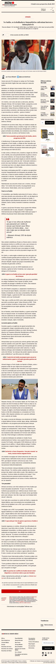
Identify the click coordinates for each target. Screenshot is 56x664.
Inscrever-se (49, 122)
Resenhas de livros (6, 646)
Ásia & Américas (5, 640)
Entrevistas (31, 648)
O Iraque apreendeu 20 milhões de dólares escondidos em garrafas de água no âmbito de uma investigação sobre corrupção (45, 114)
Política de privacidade (21, 662)
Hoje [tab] (42, 625)
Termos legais (11, 662)
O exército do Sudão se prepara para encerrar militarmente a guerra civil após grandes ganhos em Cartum (20, 359)
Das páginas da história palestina (21, 655)
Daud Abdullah (19, 638)
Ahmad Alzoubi (19, 640)
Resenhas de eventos (7, 648)
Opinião (28, 17)
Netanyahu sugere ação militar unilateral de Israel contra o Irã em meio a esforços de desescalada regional (45, 88)
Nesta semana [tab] (48, 625)
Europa (3, 644)
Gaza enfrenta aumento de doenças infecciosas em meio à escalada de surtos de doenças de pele (45, 107)
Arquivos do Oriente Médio (20, 649)
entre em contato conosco (25, 602)
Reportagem (32, 643)
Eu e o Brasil (18, 652)
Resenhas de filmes (6, 650)
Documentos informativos (32, 639)
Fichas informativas (34, 641)
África (3, 638)
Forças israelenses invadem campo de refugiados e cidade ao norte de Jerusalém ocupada (45, 94)
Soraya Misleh (18, 644)
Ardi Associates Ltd (50, 662)
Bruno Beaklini (18, 646)
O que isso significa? (19, 601)
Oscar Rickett (12, 77)
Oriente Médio (5, 642)
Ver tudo (43, 82)
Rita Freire (17, 642)
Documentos (32, 645)
